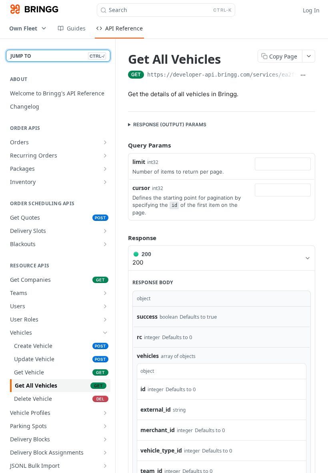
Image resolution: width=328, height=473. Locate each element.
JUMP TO (57, 56)
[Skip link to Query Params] (122, 145)
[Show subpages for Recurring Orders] (105, 155)
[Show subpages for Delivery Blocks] (105, 439)
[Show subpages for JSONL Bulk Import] (105, 466)
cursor (141, 188)
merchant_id (157, 430)
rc (139, 337)
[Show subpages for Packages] (105, 169)
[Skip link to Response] (122, 237)
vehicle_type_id (161, 450)
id (143, 389)
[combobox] (283, 164)
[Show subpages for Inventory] (105, 182)
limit (138, 162)
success (147, 316)
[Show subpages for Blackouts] (105, 244)
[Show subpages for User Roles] (105, 319)
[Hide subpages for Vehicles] (105, 332)
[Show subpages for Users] (105, 306)
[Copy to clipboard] (312, 75)
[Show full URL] (303, 75)
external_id (155, 409)
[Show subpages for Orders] (105, 142)
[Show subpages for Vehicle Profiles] (105, 413)
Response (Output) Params (169, 124)
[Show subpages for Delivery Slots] (105, 231)
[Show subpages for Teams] (105, 293)
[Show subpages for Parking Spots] (105, 426)
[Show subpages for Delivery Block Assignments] (105, 452)
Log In (311, 10)
